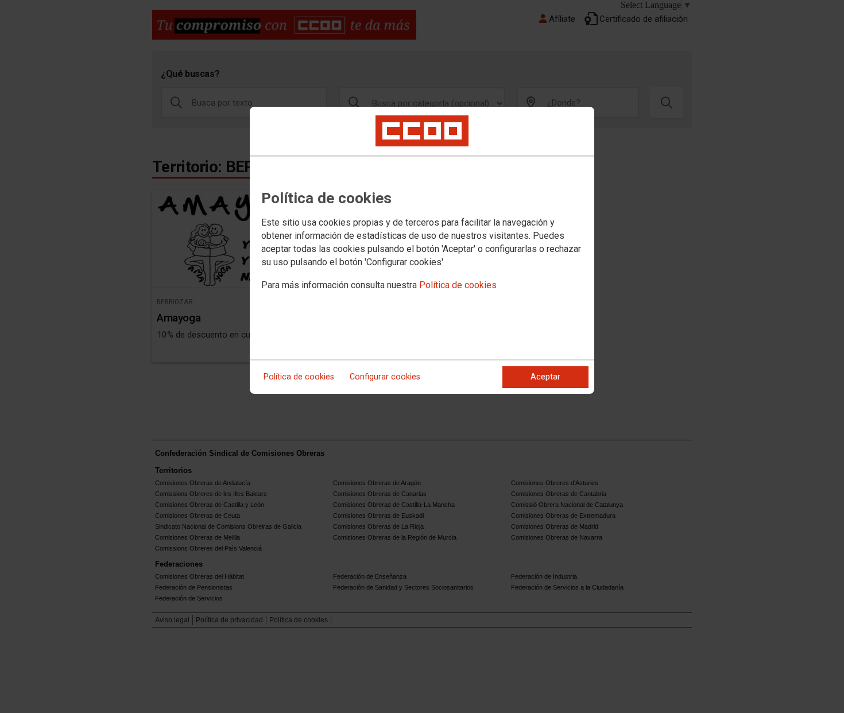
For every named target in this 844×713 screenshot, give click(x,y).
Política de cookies (458, 285)
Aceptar (545, 377)
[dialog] (422, 250)
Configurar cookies (385, 377)
